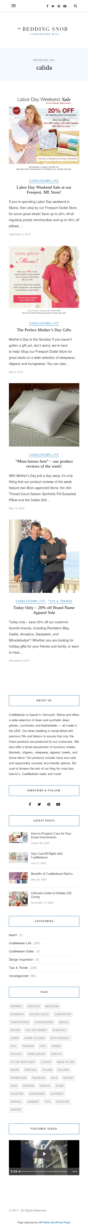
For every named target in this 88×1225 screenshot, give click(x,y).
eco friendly (60, 1038)
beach (13, 935)
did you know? (36, 1030)
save (14, 1085)
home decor (36, 1054)
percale (31, 1069)
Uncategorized (18, 975)
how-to (56, 1054)
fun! (43, 1046)
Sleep (60, 1085)
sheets (45, 1085)
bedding (34, 1006)
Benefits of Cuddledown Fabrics (52, 874)
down (15, 1038)
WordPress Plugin (60, 1222)
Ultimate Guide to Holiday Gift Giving (51, 895)
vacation (62, 1101)
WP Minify (44, 1222)
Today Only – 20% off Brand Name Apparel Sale (44, 610)
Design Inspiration (21, 959)
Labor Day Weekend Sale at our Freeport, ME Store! (44, 190)
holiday (16, 1054)
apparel (16, 1006)
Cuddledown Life (44, 180)
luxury (46, 1061)
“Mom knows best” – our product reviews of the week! (44, 463)
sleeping (17, 1093)
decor (15, 1030)
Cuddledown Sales (21, 951)
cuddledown (44, 1022)
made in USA (65, 1061)
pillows (63, 1069)
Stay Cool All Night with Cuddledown (47, 855)
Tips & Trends (60, 601)
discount (59, 1030)
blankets (17, 1014)
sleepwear (37, 1093)
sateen (68, 1077)
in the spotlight (23, 1061)
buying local (39, 1014)
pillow (47, 1069)
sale (54, 1077)
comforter (63, 1014)
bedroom (52, 1006)
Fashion (28, 1046)
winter (16, 1109)
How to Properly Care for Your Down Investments (51, 835)
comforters (20, 1022)
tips (47, 1101)
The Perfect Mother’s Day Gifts (44, 330)
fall (14, 1046)
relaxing (38, 1077)
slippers (57, 1093)
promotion (19, 1077)
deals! (63, 1022)
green (56, 1046)
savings (28, 1085)
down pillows (35, 1038)
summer (33, 1101)
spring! (16, 1101)
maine (15, 1069)
